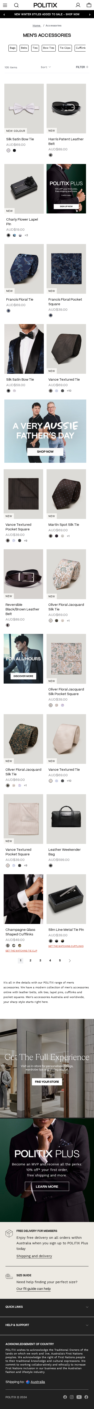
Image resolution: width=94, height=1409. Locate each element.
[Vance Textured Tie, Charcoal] (62, 391)
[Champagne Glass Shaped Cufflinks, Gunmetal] (7, 946)
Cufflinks (81, 47)
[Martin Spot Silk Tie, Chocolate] (50, 536)
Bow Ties (48, 47)
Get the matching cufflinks (66, 946)
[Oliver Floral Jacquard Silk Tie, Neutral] (62, 621)
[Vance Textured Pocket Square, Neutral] (7, 866)
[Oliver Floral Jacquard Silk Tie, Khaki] (56, 621)
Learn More (47, 1186)
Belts (24, 47)
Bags (13, 47)
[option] (24, 108)
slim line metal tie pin (66, 930)
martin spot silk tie (63, 524)
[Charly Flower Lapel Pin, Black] (8, 236)
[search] (16, 4)
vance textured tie (64, 379)
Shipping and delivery (34, 1256)
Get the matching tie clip (21, 950)
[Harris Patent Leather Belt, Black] (50, 155)
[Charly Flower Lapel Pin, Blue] (14, 236)
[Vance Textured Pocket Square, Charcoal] (19, 541)
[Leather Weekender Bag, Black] (50, 866)
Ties (35, 47)
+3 (26, 235)
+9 (25, 541)
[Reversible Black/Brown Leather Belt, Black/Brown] (7, 625)
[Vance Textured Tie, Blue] (56, 391)
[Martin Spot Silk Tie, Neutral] (62, 536)
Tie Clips (65, 47)
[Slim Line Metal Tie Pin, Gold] (62, 941)
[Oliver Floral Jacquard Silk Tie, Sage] (50, 621)
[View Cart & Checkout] (89, 6)
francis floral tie (19, 299)
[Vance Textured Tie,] (50, 391)
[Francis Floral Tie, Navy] (8, 311)
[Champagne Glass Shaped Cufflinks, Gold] (19, 946)
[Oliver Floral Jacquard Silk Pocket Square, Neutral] (56, 705)
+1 (68, 536)
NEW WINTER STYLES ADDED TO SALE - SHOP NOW (47, 14)
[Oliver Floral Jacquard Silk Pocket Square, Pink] (62, 705)
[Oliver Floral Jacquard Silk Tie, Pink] (19, 786)
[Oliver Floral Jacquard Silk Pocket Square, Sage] (50, 705)
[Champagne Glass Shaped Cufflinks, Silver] (13, 946)
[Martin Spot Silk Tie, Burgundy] (56, 536)
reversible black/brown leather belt (22, 609)
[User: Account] (78, 5)
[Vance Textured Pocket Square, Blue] (13, 541)
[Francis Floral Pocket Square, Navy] (50, 316)
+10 (69, 391)
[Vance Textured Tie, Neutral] (50, 781)
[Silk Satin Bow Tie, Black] (14, 151)
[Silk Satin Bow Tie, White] (8, 151)
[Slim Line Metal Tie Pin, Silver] (56, 941)
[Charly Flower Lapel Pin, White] (20, 236)
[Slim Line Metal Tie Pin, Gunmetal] (50, 941)
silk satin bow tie (20, 139)
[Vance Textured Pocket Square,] (7, 541)
